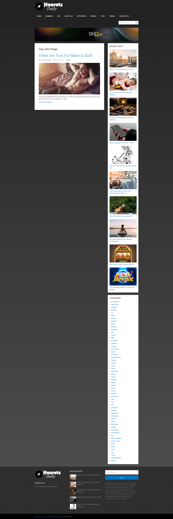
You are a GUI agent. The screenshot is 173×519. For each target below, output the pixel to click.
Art (112, 313)
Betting (113, 321)
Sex (69, 60)
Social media (115, 441)
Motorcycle (115, 416)
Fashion (113, 360)
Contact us (124, 16)
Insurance (114, 396)
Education (114, 354)
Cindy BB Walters (46, 60)
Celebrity (114, 341)
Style (113, 446)
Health (113, 382)
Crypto (113, 352)
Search (136, 22)
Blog (112, 324)
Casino (113, 335)
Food (113, 366)
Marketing (114, 413)
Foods (113, 368)
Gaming (113, 380)
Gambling (114, 371)
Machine (114, 410)
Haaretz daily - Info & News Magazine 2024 (48, 516)
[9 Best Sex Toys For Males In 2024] (69, 78)
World (113, 460)
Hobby (113, 385)
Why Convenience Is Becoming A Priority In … (88, 483)
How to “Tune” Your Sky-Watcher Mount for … (88, 505)
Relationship (115, 433)
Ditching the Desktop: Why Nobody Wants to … (89, 491)
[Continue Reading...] (45, 102)
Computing (115, 349)
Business (49, 16)
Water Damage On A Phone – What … (89, 497)
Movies (113, 419)
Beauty (113, 318)
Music (113, 421)
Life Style (69, 16)
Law (112, 402)
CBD (112, 338)
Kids (112, 399)
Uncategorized (116, 458)
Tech (103, 16)
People (93, 16)
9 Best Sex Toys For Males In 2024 (65, 55)
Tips (112, 452)
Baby (113, 315)
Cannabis (114, 329)
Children (114, 343)
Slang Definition (116, 438)
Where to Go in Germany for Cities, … (89, 475)
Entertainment (116, 357)
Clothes (113, 346)
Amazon (114, 307)
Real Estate (115, 430)
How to (113, 391)
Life (58, 16)
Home (39, 16)
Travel (112, 16)
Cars (112, 332)
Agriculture (114, 304)
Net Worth (81, 16)
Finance (113, 363)
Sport (113, 444)
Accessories (115, 301)
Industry (114, 394)
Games (113, 374)
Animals (113, 310)
